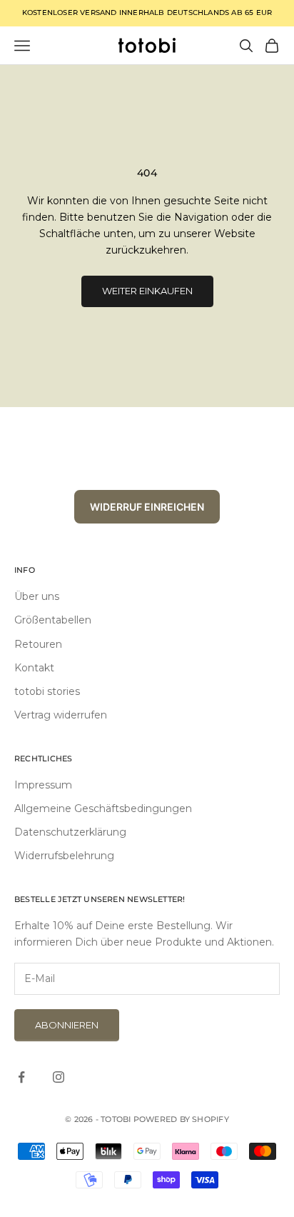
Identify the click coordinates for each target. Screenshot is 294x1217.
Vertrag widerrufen (60, 714)
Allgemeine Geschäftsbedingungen (103, 808)
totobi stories (47, 691)
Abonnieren (66, 1025)
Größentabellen (52, 619)
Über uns (36, 596)
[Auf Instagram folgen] (58, 1077)
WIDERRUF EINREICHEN (147, 507)
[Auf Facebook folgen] (21, 1077)
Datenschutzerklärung (70, 832)
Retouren (38, 644)
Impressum (43, 784)
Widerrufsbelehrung (64, 855)
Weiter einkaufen (147, 290)
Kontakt (34, 667)
